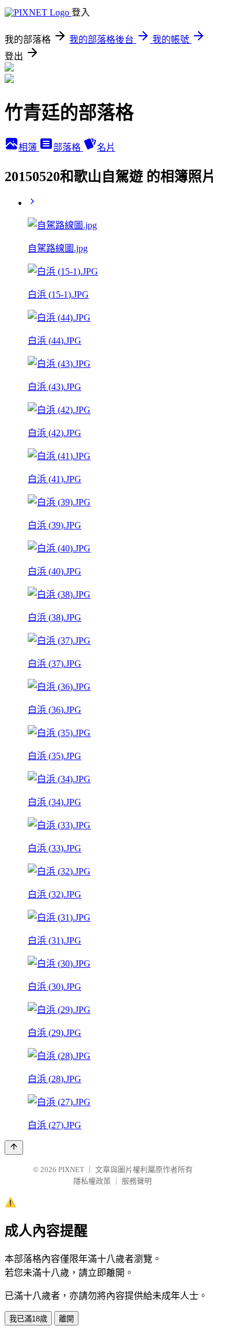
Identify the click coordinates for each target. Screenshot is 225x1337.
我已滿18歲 (28, 1319)
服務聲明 (137, 1181)
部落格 (68, 147)
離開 (66, 1319)
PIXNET (71, 1169)
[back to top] (14, 1147)
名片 (106, 147)
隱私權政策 (92, 1181)
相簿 (28, 147)
